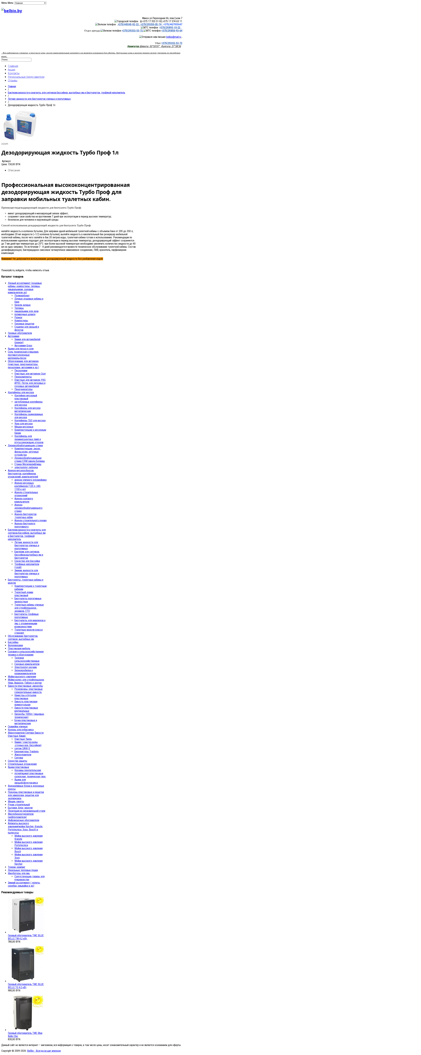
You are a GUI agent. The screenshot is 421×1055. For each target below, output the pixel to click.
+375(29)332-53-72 (132, 30)
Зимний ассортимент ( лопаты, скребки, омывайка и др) (24, 884)
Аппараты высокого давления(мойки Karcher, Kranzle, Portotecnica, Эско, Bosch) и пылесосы (25, 828)
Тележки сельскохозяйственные (26, 659)
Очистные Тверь (23, 739)
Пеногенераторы (23, 389)
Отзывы (12, 80)
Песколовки (20, 370)
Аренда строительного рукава (30, 520)
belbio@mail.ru (173, 36)
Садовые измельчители (26, 664)
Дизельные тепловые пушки (23, 870)
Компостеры (21, 320)
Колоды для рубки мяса (21, 729)
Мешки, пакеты (16, 801)
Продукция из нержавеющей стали (26, 810)
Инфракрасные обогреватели (23, 820)
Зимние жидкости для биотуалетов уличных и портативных (26, 573)
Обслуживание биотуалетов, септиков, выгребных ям (23, 637)
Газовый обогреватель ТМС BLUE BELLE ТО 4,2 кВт (26, 986)
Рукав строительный (19, 804)
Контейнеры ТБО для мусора (30, 420)
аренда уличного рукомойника (30, 479)
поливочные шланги (24, 314)
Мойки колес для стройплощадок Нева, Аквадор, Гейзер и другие (26, 681)
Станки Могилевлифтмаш (27, 464)
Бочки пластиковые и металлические (25, 722)
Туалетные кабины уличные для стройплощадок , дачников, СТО (29, 608)
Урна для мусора (23, 423)
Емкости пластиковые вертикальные (26, 709)
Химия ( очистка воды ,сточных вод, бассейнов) (27, 744)
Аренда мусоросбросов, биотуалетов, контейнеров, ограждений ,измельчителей (23, 473)
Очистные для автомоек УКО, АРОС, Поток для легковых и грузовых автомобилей (30, 383)
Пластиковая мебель (19, 648)
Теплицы (19, 308)
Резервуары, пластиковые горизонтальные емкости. (28, 691)
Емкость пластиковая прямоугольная (25, 703)
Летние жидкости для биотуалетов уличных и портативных (39, 98)
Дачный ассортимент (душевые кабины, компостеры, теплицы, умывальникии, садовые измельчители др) (25, 288)
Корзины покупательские (27, 770)
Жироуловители (22, 754)
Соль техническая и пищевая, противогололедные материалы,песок (23, 355)
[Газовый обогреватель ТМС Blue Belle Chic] (26, 1029)
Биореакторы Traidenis (26, 751)
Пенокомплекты (23, 376)
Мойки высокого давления (22, 676)
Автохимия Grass (23, 345)
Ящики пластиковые (18, 767)
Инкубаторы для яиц (19, 873)
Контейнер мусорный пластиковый (25, 397)
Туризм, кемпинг (16, 867)
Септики (18, 757)
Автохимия (13, 336)
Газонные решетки (24, 323)
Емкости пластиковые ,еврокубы (25, 686)
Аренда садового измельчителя (23, 500)
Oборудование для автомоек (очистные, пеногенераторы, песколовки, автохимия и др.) (23, 364)
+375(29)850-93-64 (171, 30)
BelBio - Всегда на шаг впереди (44, 1050)
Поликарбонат (22, 295)
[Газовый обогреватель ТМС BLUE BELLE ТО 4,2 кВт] (26, 981)
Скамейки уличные (18, 726)
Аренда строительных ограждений (26, 494)
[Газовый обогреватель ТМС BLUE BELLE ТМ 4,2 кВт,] (26, 932)
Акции (11, 69)
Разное (18, 317)
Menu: (11, 2)
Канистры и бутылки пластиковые (25, 697)
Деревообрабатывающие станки (25, 445)
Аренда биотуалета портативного (24, 525)
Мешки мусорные (23, 426)
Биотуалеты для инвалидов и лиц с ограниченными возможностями (29, 623)
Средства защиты (17, 760)
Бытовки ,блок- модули (20, 807)
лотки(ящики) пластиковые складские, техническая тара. (30, 775)
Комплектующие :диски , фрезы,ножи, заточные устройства (27, 451)
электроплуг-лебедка (26, 467)
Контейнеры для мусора (21, 392)
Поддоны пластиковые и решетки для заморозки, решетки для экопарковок (26, 795)
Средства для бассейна (27, 561)
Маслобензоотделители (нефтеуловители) (21, 815)
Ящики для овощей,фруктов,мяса (26, 781)
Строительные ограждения (22, 764)
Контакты (13, 73)
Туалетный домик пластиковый (23, 594)
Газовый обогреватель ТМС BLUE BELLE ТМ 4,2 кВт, (26, 937)
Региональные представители (26, 77)
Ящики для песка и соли (21, 348)
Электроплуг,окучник (25, 667)
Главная (13, 66)
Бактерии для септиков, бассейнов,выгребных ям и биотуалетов (28, 554)
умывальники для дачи (26, 311)
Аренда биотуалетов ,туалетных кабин (25, 516)
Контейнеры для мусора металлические (27, 409)
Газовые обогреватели (20, 333)
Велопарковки (15, 645)
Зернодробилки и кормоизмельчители (25, 672)
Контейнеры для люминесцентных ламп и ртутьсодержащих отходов (28, 439)
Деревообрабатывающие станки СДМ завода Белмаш (29, 459)
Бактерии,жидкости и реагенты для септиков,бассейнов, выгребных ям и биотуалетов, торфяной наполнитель (66, 92)
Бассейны (13, 642)
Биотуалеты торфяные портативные (26, 616)
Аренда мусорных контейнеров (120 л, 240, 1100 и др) (27, 486)
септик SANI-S (22, 748)
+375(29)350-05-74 (150, 24)
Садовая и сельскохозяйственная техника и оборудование (26, 653)
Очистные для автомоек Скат (30, 373)
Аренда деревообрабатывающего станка (28, 508)
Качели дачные (22, 305)
